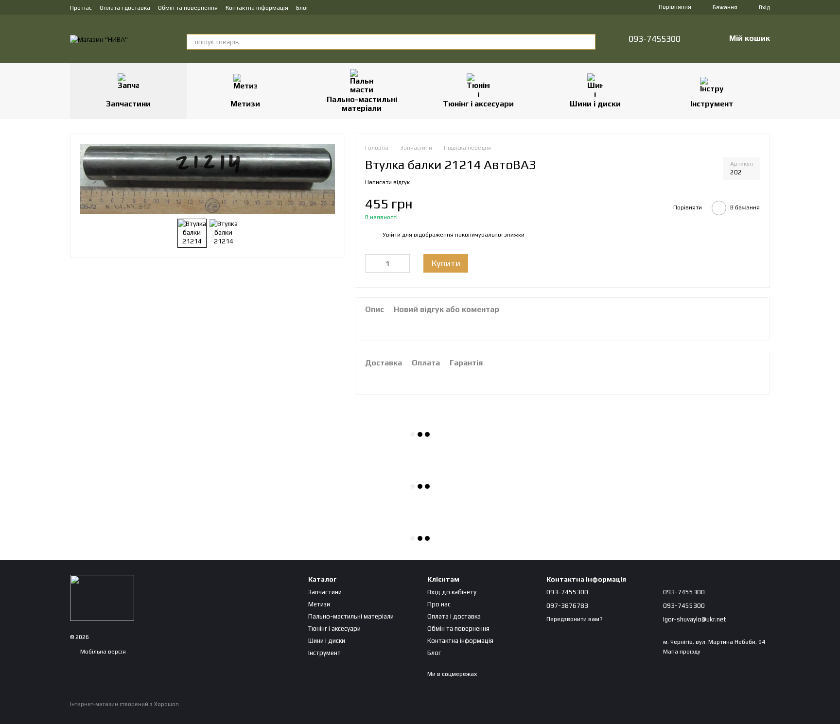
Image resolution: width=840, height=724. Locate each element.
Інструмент (711, 103)
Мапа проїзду (681, 651)
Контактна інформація (257, 7)
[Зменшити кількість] (372, 263)
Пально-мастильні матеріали (362, 104)
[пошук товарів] (587, 42)
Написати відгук (387, 182)
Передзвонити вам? (574, 619)
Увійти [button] (392, 234)
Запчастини (128, 103)
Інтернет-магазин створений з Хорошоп (124, 704)
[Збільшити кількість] (402, 263)
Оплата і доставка (125, 7)
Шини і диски (595, 103)
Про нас (81, 7)
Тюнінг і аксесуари (478, 103)
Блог (302, 7)
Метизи (245, 103)
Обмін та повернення (188, 7)
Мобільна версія (102, 651)
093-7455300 (655, 38)
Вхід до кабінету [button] (451, 592)
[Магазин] (102, 597)
